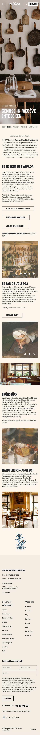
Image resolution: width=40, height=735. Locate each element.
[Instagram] (16, 705)
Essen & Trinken (6, 127)
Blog (26, 615)
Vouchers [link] (5, 647)
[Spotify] (27, 705)
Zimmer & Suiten (7, 618)
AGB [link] (26, 627)
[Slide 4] (29, 274)
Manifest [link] (28, 607)
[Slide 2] (21, 274)
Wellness (16, 127)
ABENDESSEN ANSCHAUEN (15, 226)
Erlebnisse (24, 127)
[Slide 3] (25, 274)
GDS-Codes (6, 592)
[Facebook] (20, 705)
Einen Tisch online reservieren (18, 209)
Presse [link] (27, 623)
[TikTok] (23, 705)
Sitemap (33, 729)
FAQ (3, 651)
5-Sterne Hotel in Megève (24, 140)
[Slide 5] (34, 274)
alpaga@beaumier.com (14, 579)
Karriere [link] (28, 619)
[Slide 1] (16, 274)
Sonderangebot (7, 643)
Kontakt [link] (27, 611)
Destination (6, 614)
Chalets (4, 622)
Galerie (4, 610)
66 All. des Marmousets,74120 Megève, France (10, 588)
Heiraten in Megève (8, 639)
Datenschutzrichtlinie (23, 691)
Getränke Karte (12, 315)
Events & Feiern (33, 127)
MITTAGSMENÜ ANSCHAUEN (15, 217)
